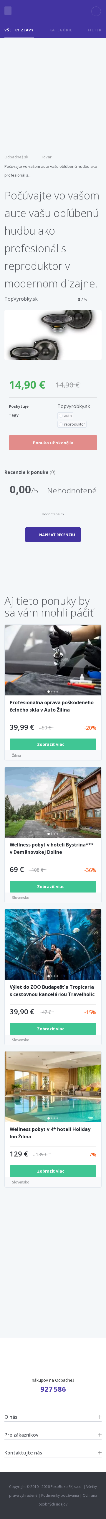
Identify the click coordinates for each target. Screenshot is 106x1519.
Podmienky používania (60, 1495)
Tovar (46, 157)
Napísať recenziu (57, 534)
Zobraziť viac (51, 744)
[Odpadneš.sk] (53, 10)
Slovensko (20, 897)
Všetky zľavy (19, 30)
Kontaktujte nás (23, 1452)
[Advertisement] (53, 94)
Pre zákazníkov (21, 1435)
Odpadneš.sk (16, 157)
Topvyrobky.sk (73, 406)
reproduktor (74, 424)
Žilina (16, 755)
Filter (95, 30)
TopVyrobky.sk (21, 299)
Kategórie (60, 30)
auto (68, 415)
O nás (10, 1417)
